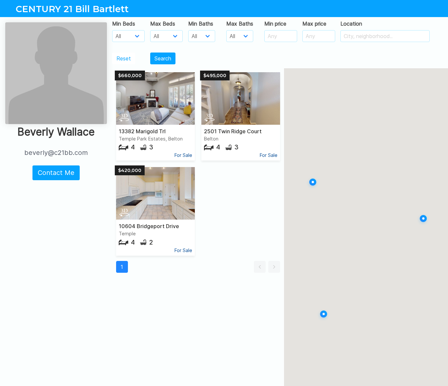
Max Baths (239, 23)
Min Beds (123, 23)
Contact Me (56, 173)
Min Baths (200, 23)
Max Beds (162, 23)
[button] (260, 267)
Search (162, 58)
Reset (123, 58)
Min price (275, 23)
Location (351, 23)
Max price (314, 23)
